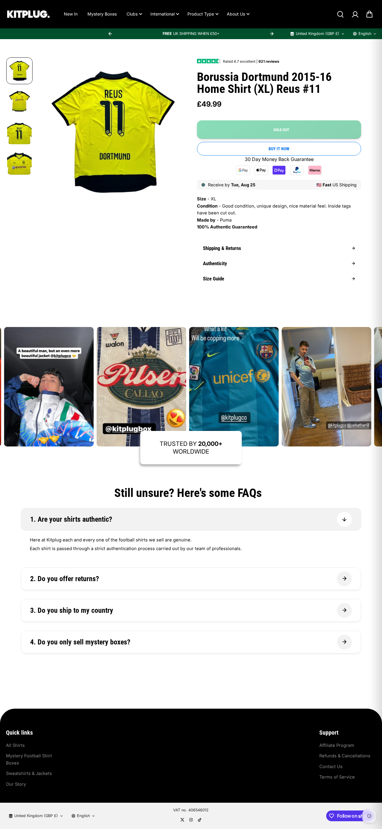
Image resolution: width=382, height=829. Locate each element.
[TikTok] (199, 819)
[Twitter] (182, 819)
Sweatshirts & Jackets (29, 773)
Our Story (16, 784)
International (162, 13)
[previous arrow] (110, 33)
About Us (236, 13)
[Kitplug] (28, 14)
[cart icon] (369, 14)
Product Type (200, 13)
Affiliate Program (336, 745)
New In (71, 13)
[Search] (340, 14)
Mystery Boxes (102, 13)
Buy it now (279, 148)
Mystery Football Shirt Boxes (29, 759)
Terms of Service (337, 777)
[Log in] (354, 14)
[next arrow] (272, 33)
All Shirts (15, 745)
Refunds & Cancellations (344, 756)
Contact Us (331, 766)
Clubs (132, 13)
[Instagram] (191, 819)
